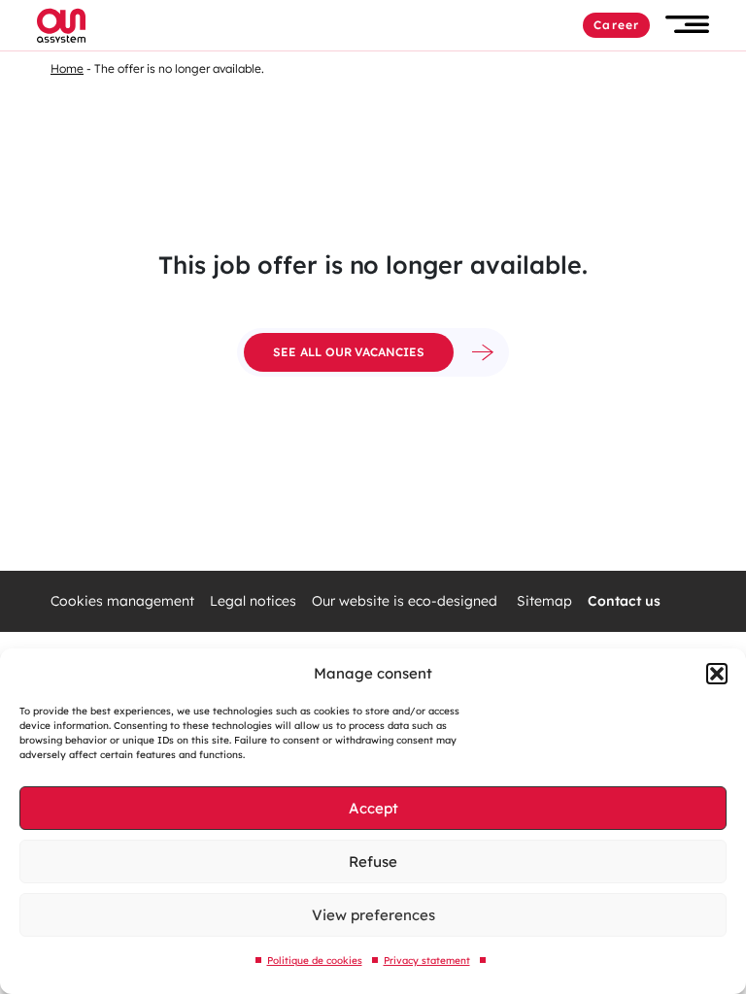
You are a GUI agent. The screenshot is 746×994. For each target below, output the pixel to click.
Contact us (624, 601)
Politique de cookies (314, 960)
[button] (717, 673)
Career (616, 24)
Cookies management (122, 601)
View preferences (373, 915)
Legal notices (253, 601)
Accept (373, 808)
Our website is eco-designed (406, 601)
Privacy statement (427, 960)
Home (67, 68)
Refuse (373, 861)
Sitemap (544, 601)
